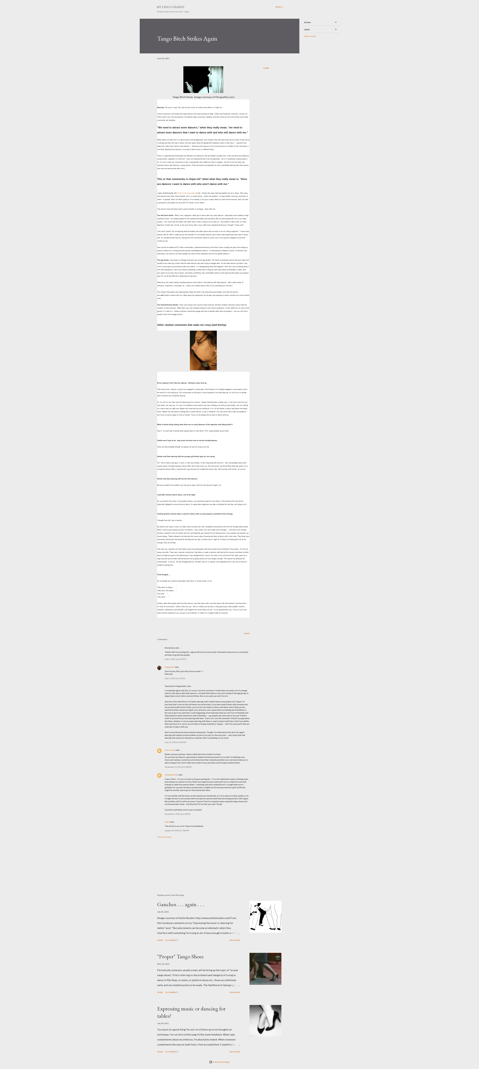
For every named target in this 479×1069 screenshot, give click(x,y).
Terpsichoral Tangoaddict (186, 193)
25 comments (171, 1052)
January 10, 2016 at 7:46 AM (177, 830)
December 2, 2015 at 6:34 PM (177, 814)
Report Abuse (310, 36)
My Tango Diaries (170, 7)
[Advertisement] (199, 862)
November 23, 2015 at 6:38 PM (178, 767)
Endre (167, 822)
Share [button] (266, 68)
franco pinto (170, 750)
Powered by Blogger (221, 1062)
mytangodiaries (171, 774)
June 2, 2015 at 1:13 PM (175, 678)
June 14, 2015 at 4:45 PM (175, 742)
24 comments (171, 992)
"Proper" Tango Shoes (180, 956)
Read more (235, 940)
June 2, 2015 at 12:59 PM (175, 659)
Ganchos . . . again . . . (180, 904)
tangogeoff (169, 667)
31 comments (171, 940)
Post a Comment (164, 837)
